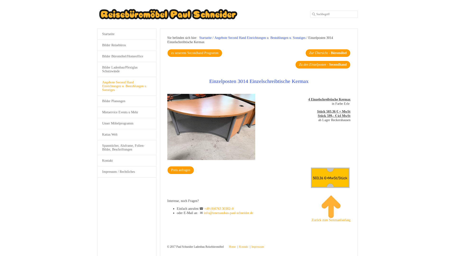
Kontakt (107, 160)
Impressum (257, 246)
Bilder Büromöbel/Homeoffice (122, 56)
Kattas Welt (110, 134)
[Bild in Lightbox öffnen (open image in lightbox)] (211, 127)
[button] (194, 53)
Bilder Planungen (113, 101)
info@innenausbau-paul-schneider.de (228, 213)
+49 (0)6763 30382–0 (219, 208)
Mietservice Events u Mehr (120, 112)
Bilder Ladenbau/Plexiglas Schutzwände (119, 69)
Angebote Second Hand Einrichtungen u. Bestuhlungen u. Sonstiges (124, 86)
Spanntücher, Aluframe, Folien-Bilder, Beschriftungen (123, 147)
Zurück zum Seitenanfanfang (331, 220)
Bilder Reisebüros (114, 45)
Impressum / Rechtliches (118, 172)
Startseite (205, 38)
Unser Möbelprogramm (117, 123)
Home (232, 246)
